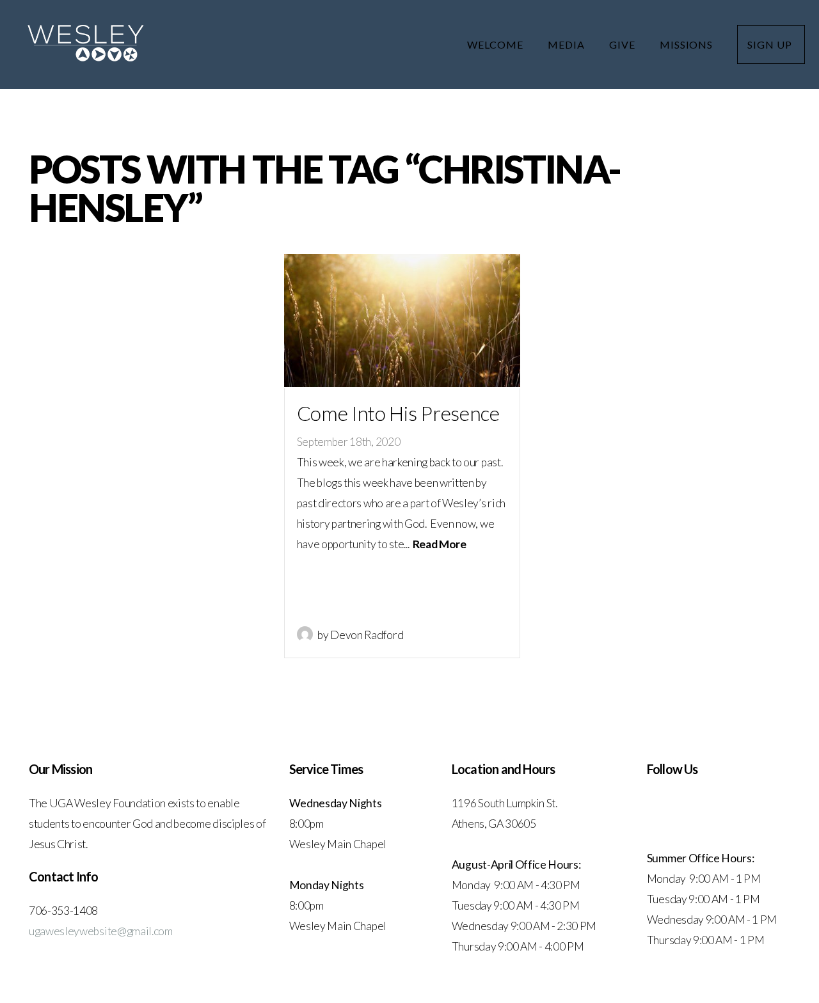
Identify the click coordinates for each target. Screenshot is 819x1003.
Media (567, 44)
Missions (688, 44)
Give (623, 44)
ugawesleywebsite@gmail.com (101, 931)
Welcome (496, 44)
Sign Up (771, 44)
